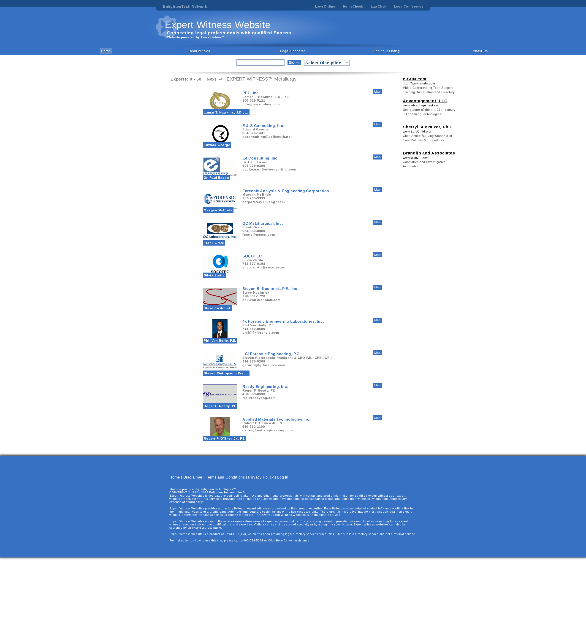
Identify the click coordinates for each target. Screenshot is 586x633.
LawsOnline (325, 6)
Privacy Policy (261, 477)
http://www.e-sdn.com (419, 83)
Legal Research (293, 51)
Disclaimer (193, 477)
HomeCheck (353, 6)
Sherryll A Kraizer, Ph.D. (428, 127)
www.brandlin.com (416, 157)
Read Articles (199, 51)
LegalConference (408, 6)
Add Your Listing (386, 51)
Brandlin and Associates (429, 153)
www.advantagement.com (422, 105)
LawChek (379, 6)
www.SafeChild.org (417, 131)
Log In (282, 477)
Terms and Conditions (225, 477)
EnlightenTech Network (185, 6)
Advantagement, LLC (425, 101)
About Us (480, 51)
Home (105, 51)
